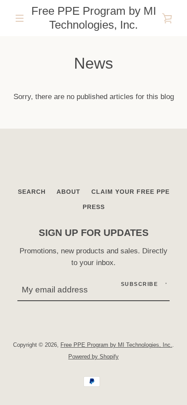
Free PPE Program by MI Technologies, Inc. (93, 17)
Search (32, 191)
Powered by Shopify (93, 356)
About (68, 191)
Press (94, 206)
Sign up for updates (94, 232)
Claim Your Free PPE (130, 191)
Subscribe (139, 284)
